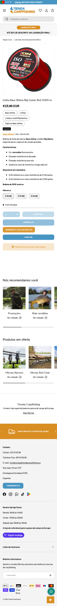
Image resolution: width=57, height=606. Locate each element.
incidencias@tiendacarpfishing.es (25, 462)
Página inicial (7, 40)
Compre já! (28, 222)
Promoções (14, 313)
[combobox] (28, 19)
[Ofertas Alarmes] (14, 357)
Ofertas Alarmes (14, 372)
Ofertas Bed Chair (40, 372)
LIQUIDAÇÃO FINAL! (29, 27)
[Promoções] (14, 298)
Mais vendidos (40, 313)
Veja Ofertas (28, 413)
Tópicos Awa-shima (13, 123)
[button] (53, 10)
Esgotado (38, 214)
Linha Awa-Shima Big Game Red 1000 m (27, 40)
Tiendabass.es (13, 485)
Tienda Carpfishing (14, 599)
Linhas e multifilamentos (16, 118)
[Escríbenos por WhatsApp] (51, 591)
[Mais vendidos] (40, 298)
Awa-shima (10, 112)
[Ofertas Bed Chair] (40, 357)
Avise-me (28, 237)
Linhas (23, 112)
